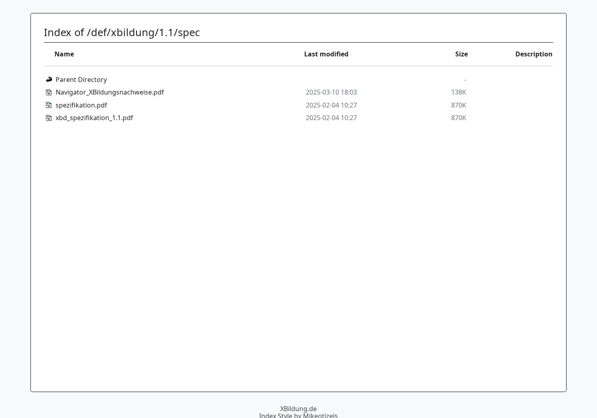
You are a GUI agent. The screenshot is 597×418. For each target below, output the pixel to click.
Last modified (326, 54)
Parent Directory (81, 79)
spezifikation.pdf (81, 105)
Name (64, 54)
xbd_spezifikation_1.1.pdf (94, 117)
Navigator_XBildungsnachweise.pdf (110, 92)
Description (534, 54)
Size (461, 54)
